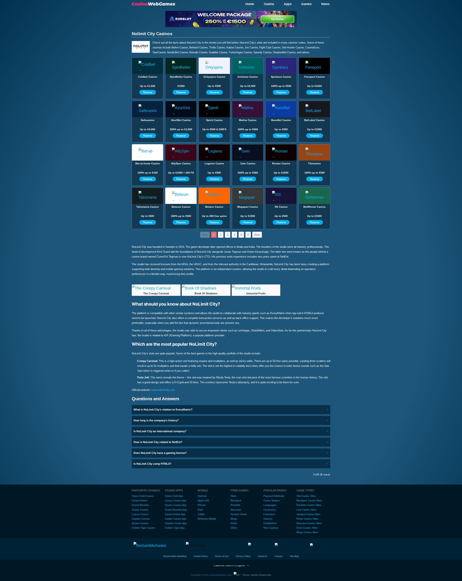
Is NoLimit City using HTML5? (152, 463)
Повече (147, 92)
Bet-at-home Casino (147, 163)
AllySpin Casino (181, 163)
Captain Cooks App (176, 523)
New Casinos (270, 527)
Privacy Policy (243, 556)
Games (306, 4)
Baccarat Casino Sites (309, 523)
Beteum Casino (181, 206)
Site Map (294, 556)
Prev (205, 234)
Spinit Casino (214, 120)
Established (270, 523)
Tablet (201, 514)
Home (249, 4)
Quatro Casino (140, 523)
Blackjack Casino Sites (309, 500)
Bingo (234, 518)
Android (202, 495)
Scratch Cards (239, 514)
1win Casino (247, 163)
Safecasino (147, 120)
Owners (267, 518)
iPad (200, 509)
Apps (287, 4)
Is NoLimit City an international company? (160, 431)
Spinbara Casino (281, 76)
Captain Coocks (141, 518)
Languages (269, 505)
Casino (269, 4)
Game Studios (271, 500)
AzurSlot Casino (181, 120)
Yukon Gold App (174, 495)
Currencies (269, 509)
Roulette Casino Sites (309, 505)
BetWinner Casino (314, 206)
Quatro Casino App (175, 505)
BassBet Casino (281, 120)
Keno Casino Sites (307, 527)
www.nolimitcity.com (163, 389)
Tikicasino (314, 163)
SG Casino (281, 206)
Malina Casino (247, 120)
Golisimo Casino (247, 76)
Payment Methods (273, 495)
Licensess (269, 514)
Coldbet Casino (147, 76)
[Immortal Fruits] (256, 288)
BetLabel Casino (314, 120)
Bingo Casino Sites (307, 532)
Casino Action (139, 500)
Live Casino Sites (306, 509)
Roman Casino (281, 163)
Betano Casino (214, 206)
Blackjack (236, 500)
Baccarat (236, 509)
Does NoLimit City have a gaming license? (160, 452)
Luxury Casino (140, 514)
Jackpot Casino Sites (308, 514)
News (325, 4)
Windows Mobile (207, 518)
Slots (233, 495)
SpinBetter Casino (181, 76)
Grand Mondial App (176, 509)
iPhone (202, 505)
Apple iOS (203, 500)
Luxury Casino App (175, 500)
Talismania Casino (147, 206)
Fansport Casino (314, 76)
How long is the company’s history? (156, 420)
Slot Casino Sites (306, 495)
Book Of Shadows (206, 293)
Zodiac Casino (140, 509)
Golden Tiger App (175, 527)
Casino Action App (175, 514)
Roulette (235, 505)
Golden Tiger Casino (143, 527)
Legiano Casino (214, 163)
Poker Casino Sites (307, 518)
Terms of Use (222, 556)
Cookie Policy (201, 556)
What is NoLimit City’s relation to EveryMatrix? (163, 409)
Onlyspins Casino (214, 76)
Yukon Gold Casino (143, 495)
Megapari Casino (247, 206)
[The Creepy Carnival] (156, 288)
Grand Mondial (140, 505)
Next (257, 234)
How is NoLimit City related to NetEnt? (158, 442)
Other (234, 527)
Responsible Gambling (174, 556)
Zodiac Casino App (175, 518)
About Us (262, 556)
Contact (279, 556)
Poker (234, 523)
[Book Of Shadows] (206, 288)
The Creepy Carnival (156, 293)
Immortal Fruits (256, 293)
